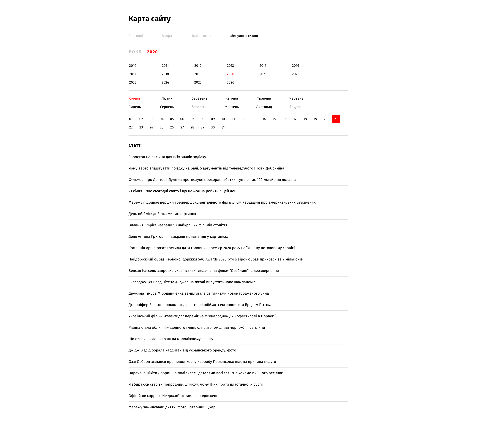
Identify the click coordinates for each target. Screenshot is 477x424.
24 (151, 127)
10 (223, 119)
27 (182, 127)
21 (336, 119)
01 (131, 119)
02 (141, 119)
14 (264, 119)
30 (213, 127)
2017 (132, 74)
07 (192, 119)
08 (203, 119)
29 (202, 127)
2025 (198, 82)
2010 (132, 66)
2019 (197, 74)
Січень (134, 98)
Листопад (264, 107)
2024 (165, 82)
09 (213, 119)
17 (294, 119)
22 (131, 127)
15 (274, 119)
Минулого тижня (244, 36)
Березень (199, 98)
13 (254, 119)
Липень (134, 107)
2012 (197, 66)
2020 (152, 51)
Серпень (167, 107)
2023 (132, 82)
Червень (296, 98)
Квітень (232, 98)
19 (315, 119)
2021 (263, 74)
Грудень (296, 107)
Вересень (199, 107)
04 (162, 119)
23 (141, 127)
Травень (264, 98)
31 (223, 127)
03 (151, 119)
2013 (230, 66)
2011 (165, 66)
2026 (230, 82)
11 (233, 119)
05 (172, 119)
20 (325, 119)
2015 (263, 66)
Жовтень (232, 107)
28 (192, 127)
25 (161, 127)
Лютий (167, 98)
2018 (165, 74)
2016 (295, 66)
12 (243, 119)
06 (182, 119)
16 (284, 119)
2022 (295, 74)
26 (172, 127)
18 (305, 119)
